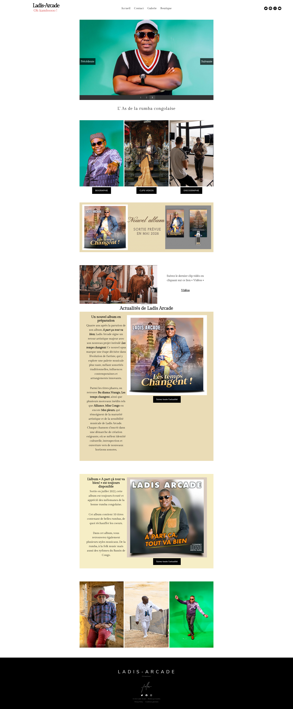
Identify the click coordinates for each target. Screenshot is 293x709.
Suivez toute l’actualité (167, 399)
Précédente (87, 61)
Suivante (206, 61)
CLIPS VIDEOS (147, 190)
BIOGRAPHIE (101, 190)
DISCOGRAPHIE (191, 190)
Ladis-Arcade (46, 5)
